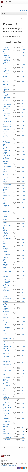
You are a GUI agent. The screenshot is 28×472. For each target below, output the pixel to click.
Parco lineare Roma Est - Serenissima (6, 76)
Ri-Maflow (5, 292)
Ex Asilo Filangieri (7, 298)
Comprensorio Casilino (6, 64)
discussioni (11, 6)
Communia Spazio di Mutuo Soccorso (7, 286)
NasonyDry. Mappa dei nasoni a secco (6, 317)
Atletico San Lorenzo (6, 295)
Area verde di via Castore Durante (7, 125)
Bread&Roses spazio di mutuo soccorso (7, 271)
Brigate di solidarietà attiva (7, 289)
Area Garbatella (7, 175)
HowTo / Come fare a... (6, 434)
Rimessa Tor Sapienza (6, 261)
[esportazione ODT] (27, 436)
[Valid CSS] (24, 467)
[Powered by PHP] (20, 467)
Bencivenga (6, 49)
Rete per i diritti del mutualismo (6, 376)
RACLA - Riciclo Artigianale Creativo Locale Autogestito (7, 60)
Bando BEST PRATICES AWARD (6, 308)
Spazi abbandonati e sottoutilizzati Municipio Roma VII (7, 362)
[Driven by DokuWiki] (26, 467)
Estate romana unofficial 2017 (6, 387)
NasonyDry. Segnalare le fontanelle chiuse (7, 418)
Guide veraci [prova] (6, 373)
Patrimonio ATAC (7, 346)
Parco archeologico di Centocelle (6, 94)
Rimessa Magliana (5, 242)
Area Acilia (5, 177)
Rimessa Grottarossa (6, 236)
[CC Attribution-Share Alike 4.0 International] (4, 461)
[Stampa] (24, 18)
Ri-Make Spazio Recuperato (7, 281)
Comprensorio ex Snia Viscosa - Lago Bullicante (7, 72)
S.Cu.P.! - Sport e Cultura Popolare (7, 278)
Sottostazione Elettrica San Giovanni (6, 213)
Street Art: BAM (6, 139)
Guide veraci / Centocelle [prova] (6, 328)
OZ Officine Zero (7, 268)
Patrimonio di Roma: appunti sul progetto (6, 350)
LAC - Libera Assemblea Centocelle (6, 135)
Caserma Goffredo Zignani (7, 304)
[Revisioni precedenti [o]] (27, 431)
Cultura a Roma (7, 370)
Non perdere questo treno (6, 324)
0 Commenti (24, 46)
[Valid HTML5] (22, 467)
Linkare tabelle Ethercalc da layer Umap (6, 423)
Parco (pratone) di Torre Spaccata (7, 103)
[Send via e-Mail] (22, 18)
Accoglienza (6, 390)
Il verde (5, 131)
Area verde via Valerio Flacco (6, 112)
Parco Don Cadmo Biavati (6, 128)
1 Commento (24, 403)
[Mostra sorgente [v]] (27, 429)
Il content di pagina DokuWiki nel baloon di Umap (7, 413)
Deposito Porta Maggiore (6, 229)
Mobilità (5, 368)
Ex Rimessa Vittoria (6, 191)
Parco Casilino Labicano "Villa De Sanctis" (6, 116)
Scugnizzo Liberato (5, 264)
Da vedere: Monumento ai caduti (6, 142)
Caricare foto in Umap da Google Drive (7, 407)
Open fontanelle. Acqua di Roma (7, 321)
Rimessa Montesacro (6, 163)
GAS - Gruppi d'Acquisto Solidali (6, 343)
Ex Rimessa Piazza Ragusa (6, 154)
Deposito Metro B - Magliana (7, 151)
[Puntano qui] (27, 433)
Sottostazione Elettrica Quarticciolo (6, 181)
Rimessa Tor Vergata (6, 223)
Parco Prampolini (7, 101)
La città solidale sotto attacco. (6, 440)
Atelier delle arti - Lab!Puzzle (7, 52)
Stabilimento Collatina (6, 188)
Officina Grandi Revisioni (6, 255)
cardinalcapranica (7, 437)
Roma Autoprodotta (6, 396)
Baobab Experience (5, 275)
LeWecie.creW (6, 55)
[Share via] (20, 18)
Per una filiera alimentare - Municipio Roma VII (7, 334)
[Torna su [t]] (27, 438)
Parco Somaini (6, 106)
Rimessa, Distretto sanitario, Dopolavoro (6, 218)
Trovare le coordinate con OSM (6, 427)
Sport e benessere (5, 379)
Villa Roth (5, 301)
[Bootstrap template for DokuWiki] (18, 467)
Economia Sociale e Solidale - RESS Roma (7, 384)
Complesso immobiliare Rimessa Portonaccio (6, 250)
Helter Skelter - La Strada (6, 46)
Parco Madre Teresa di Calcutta (6, 81)
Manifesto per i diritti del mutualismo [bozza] (6, 356)
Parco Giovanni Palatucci (6, 89)
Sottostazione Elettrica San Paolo (6, 147)
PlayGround (6, 431)
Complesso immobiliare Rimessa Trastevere (6, 159)
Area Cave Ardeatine (5, 232)
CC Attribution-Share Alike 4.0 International (8, 465)
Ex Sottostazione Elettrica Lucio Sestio (7, 195)
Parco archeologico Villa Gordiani (7, 121)
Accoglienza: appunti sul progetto (6, 313)
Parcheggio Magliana (6, 258)
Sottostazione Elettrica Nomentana (6, 171)
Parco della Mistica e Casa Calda (6, 86)
